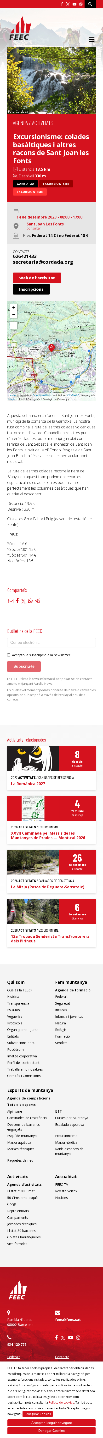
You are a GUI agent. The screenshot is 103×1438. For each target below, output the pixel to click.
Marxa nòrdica (66, 1142)
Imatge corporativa (22, 1056)
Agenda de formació (73, 990)
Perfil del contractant (23, 1062)
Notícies (61, 1197)
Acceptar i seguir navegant (51, 1423)
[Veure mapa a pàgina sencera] (13, 325)
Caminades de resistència (27, 1117)
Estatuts (13, 1009)
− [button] (13, 315)
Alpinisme (14, 1111)
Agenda (20, 122)
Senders (61, 1042)
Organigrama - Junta (23, 1029)
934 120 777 (16, 1344)
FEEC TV (61, 1184)
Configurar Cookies (37, 1414)
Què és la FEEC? (19, 990)
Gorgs (12, 1204)
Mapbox (13, 399)
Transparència (18, 1003)
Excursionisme (56, 184)
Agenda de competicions (28, 1098)
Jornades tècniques (22, 1224)
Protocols (14, 1023)
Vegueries (14, 1016)
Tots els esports (21, 1104)
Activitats (42, 122)
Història (13, 996)
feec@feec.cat (68, 1319)
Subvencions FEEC (21, 1042)
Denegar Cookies (51, 1431)
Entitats (13, 1036)
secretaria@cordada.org (43, 262)
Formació (62, 1036)
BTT (58, 1111)
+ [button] (13, 308)
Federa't (61, 996)
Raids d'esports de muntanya (69, 1151)
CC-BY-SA (73, 395)
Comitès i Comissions (24, 1075)
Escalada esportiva (69, 1124)
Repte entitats (18, 1210)
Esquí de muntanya (22, 1135)
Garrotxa (25, 184)
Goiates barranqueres (24, 1237)
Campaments (17, 1217)
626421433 (25, 256)
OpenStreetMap (42, 395)
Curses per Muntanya (71, 1117)
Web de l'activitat (37, 277)
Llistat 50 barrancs (21, 1230)
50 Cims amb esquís (22, 1197)
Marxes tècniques (20, 1149)
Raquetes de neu (20, 1160)
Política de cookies (61, 1402)
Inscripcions (31, 289)
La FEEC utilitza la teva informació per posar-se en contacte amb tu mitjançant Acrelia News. (49, 681)
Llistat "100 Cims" (21, 1191)
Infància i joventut (69, 1016)
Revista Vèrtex (66, 1191)
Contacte (62, 1357)
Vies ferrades (17, 1243)
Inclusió (61, 1009)
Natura (60, 1023)
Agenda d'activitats (24, 1184)
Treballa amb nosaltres (25, 1069)
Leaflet (12, 395)
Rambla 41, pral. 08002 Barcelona (20, 1322)
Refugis (61, 1029)
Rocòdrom (15, 1049)
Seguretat (62, 1003)
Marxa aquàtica (19, 1142)
